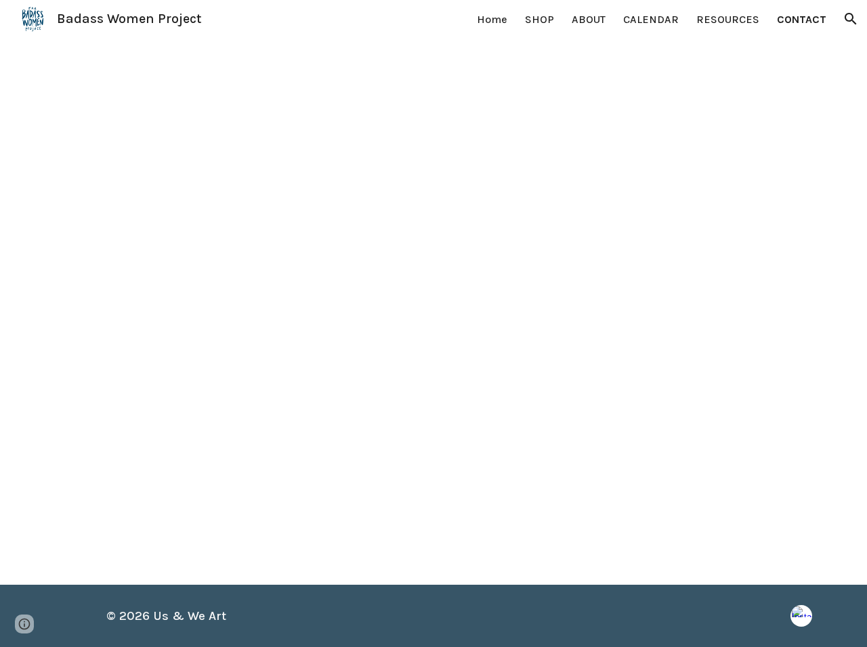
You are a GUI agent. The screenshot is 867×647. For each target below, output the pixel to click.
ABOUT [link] (589, 19)
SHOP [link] (539, 19)
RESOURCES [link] (727, 19)
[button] (850, 19)
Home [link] (492, 19)
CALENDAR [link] (651, 19)
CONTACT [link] (801, 19)
